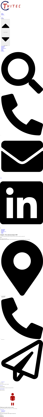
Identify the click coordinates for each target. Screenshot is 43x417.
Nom (0, 414)
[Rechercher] (8, 412)
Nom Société (1, 415)
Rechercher (1, 412)
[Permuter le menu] (0, 11)
